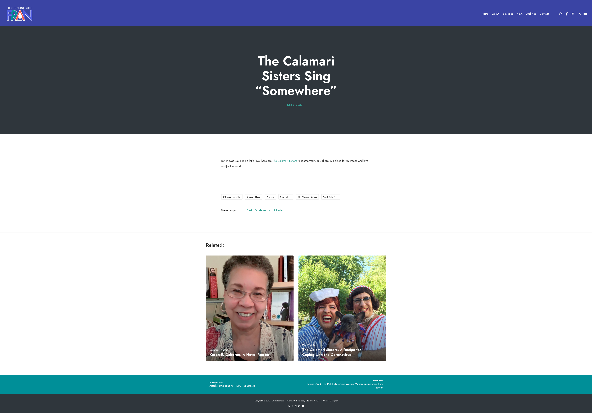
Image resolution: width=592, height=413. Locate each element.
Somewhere (286, 196)
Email (249, 210)
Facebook (260, 210)
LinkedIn (278, 210)
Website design (300, 400)
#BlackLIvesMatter (232, 196)
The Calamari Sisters (284, 161)
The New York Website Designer (324, 400)
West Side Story (330, 196)
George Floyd (253, 196)
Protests (270, 196)
